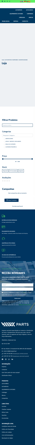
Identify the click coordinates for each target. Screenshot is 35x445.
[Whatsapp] (9, 1)
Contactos (25, 21)
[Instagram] (7, 1)
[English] (21, 1)
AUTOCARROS (29, 10)
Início (3, 59)
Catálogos (22, 17)
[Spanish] (29, 1)
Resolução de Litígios (7, 438)
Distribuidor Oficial (7, 375)
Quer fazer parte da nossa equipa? (11, 372)
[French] (23, 1)
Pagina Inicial (6, 21)
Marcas (31, 17)
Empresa (15, 21)
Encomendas (5, 418)
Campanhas (30, 13)
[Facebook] (2, 1)
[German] (25, 1)
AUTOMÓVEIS (18, 10)
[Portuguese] (27, 1)
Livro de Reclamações (7, 435)
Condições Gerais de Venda (9, 426)
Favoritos (4, 415)
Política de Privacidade (25, 304)
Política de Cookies (7, 432)
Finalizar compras (6, 409)
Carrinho (4, 406)
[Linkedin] (4, 1)
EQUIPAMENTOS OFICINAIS (16, 13)
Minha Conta (5, 412)
